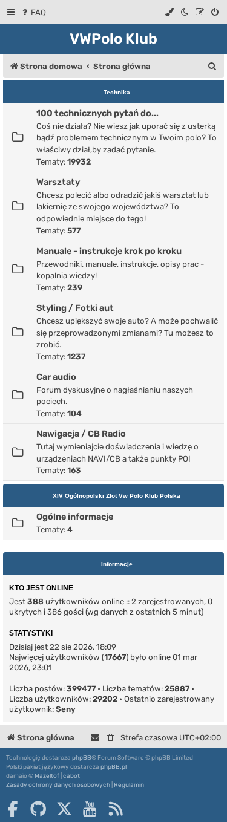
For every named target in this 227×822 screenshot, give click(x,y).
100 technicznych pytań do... (97, 113)
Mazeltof (47, 776)
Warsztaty (58, 182)
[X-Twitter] (64, 809)
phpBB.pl (113, 767)
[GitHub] (38, 809)
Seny (66, 709)
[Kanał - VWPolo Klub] (115, 809)
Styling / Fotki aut (75, 307)
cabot (71, 776)
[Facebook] (13, 809)
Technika (117, 92)
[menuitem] (33, 12)
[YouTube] (89, 809)
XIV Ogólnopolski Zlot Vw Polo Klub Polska (116, 495)
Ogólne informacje (74, 516)
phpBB (81, 758)
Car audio (56, 376)
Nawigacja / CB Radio (81, 433)
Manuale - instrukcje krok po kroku (109, 251)
